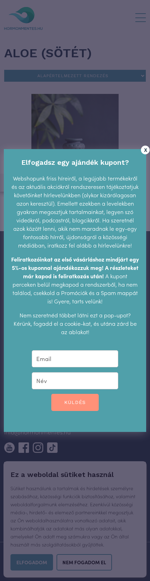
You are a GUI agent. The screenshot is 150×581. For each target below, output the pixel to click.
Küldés (75, 402)
